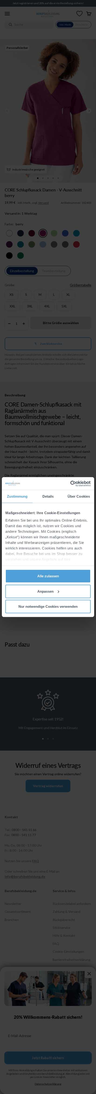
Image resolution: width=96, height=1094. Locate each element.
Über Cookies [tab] (79, 496)
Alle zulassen (48, 576)
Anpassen (45, 591)
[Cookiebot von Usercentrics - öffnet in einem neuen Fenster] (70, 483)
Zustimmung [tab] (17, 496)
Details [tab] (48, 496)
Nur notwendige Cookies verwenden (48, 606)
